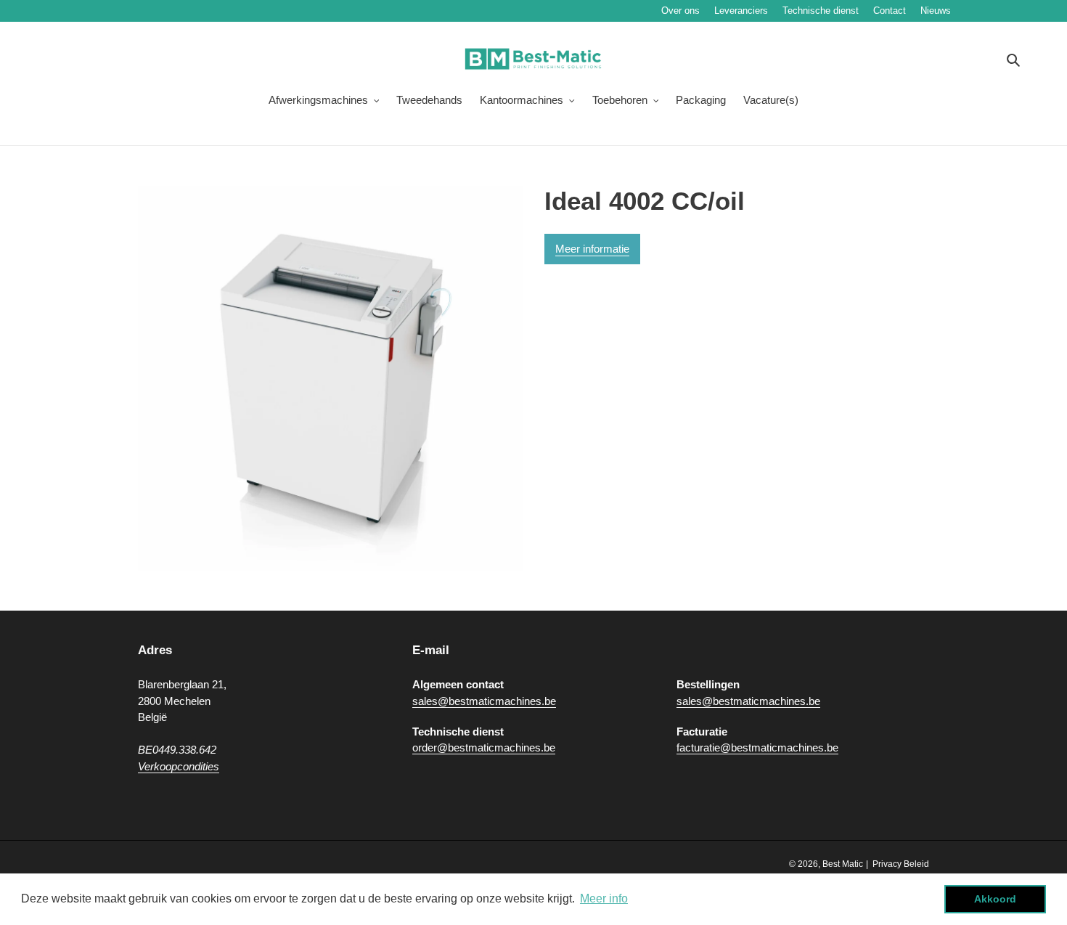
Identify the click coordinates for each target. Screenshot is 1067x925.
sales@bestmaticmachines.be (484, 701)
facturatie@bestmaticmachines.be (757, 747)
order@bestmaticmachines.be (483, 747)
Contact (889, 10)
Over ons (680, 10)
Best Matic (842, 864)
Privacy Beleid (900, 864)
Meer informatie (592, 249)
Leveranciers (741, 10)
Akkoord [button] (995, 899)
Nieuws (979, 10)
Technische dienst (820, 10)
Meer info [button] (604, 898)
